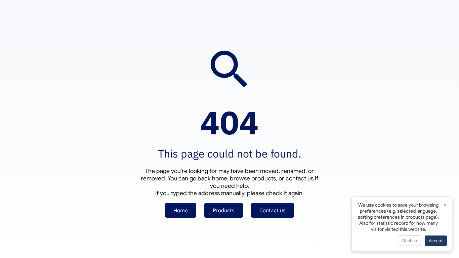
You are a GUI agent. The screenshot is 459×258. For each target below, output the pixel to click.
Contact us (272, 210)
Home (180, 210)
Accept (436, 241)
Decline (409, 241)
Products (224, 210)
